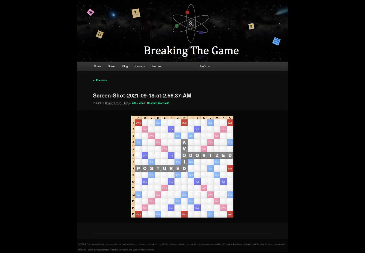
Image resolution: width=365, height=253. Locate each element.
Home (97, 66)
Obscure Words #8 (158, 103)
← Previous (100, 80)
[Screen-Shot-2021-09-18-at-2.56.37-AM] (182, 166)
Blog (125, 66)
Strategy (140, 66)
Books (112, 66)
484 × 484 (138, 103)
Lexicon (205, 66)
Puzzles (156, 66)
